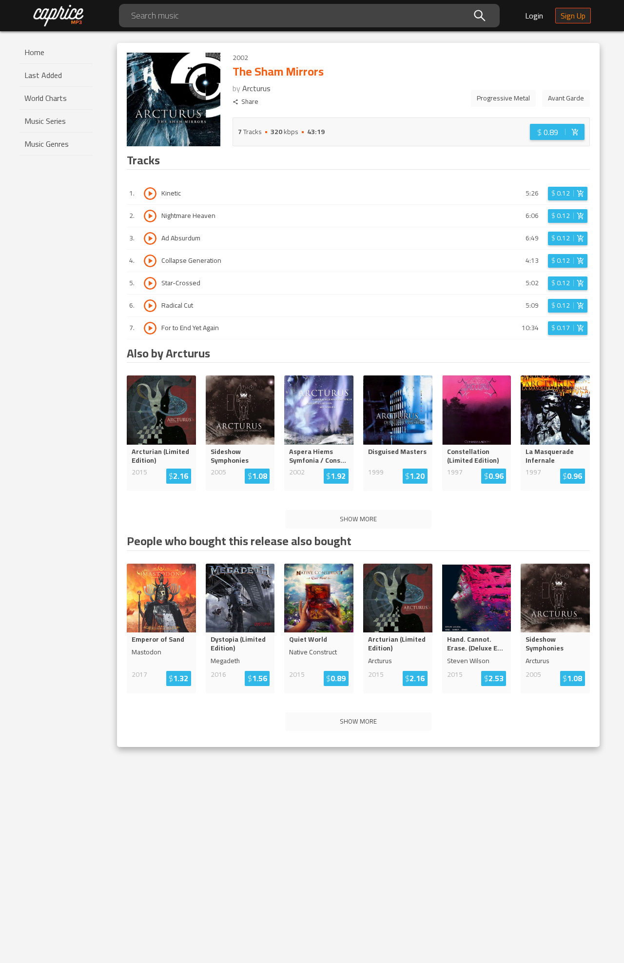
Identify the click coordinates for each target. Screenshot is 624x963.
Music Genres (46, 144)
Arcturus (256, 88)
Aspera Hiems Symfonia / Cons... (317, 456)
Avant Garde (566, 98)
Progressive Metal (503, 98)
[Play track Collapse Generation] (150, 261)
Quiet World (308, 639)
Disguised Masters (397, 451)
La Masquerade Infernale (550, 456)
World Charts (45, 98)
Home (34, 52)
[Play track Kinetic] (150, 193)
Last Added (43, 75)
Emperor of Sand (158, 639)
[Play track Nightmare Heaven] (150, 216)
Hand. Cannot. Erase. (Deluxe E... (475, 643)
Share (249, 102)
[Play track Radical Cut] (150, 306)
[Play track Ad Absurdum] (150, 238)
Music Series (45, 121)
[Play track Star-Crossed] (150, 283)
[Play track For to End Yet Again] (150, 328)
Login (534, 15)
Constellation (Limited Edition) (473, 456)
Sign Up (573, 15)
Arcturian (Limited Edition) (160, 456)
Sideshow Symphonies (230, 456)
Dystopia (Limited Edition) (238, 643)
